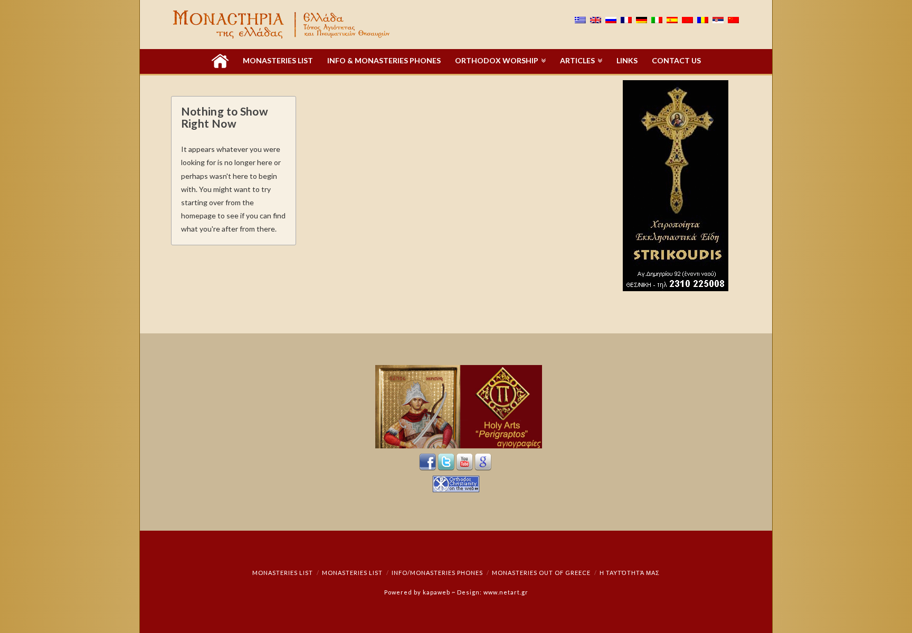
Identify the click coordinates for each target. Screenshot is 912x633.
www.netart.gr (505, 592)
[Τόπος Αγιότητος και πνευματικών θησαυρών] (282, 25)
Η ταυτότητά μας (630, 572)
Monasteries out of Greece (541, 572)
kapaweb (436, 592)
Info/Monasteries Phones (437, 572)
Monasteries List (282, 572)
